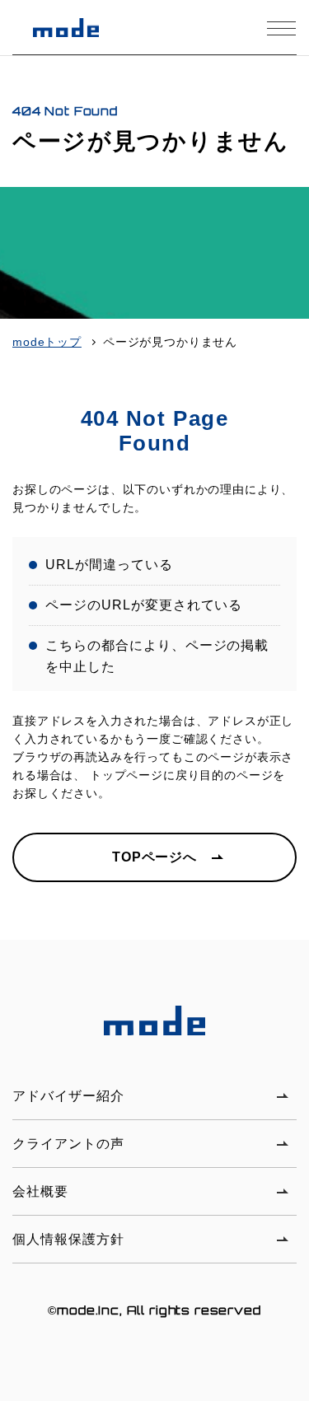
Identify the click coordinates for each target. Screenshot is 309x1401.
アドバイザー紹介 (68, 1096)
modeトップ (47, 341)
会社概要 (40, 1191)
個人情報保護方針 (68, 1239)
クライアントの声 (68, 1144)
